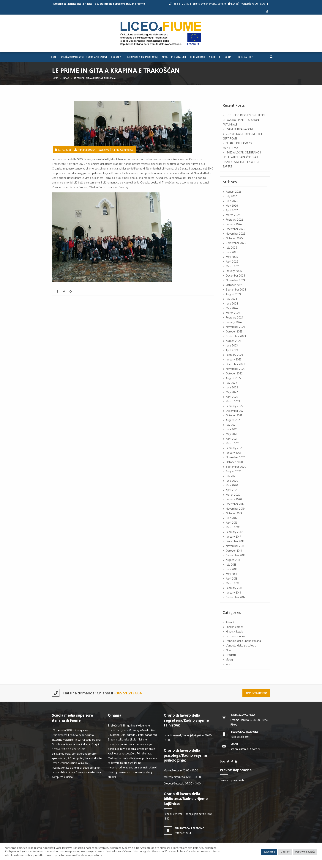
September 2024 (236, 289)
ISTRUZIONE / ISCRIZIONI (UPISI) (142, 57)
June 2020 (232, 480)
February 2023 (234, 354)
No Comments (124, 149)
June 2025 (232, 252)
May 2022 (232, 392)
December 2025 (235, 228)
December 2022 (235, 364)
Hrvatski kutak (234, 631)
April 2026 (232, 210)
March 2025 (233, 266)
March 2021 (232, 443)
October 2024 (234, 284)
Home (54, 57)
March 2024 (233, 312)
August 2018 (233, 559)
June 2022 (232, 387)
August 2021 (233, 420)
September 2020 (236, 466)
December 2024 (235, 275)
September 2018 (235, 555)
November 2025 (235, 233)
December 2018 (235, 541)
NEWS (165, 57)
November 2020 (235, 457)
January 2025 (234, 270)
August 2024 (233, 294)
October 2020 (234, 462)
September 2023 (236, 336)
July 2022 (231, 382)
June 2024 (232, 303)
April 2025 (232, 261)
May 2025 (232, 256)
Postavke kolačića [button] (305, 851)
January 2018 (233, 592)
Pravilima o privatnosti (89, 855)
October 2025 (234, 238)
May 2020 (232, 485)
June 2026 (232, 201)
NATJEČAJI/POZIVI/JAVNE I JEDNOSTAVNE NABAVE (84, 57)
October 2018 (234, 550)
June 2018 (231, 569)
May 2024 (232, 308)
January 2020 (234, 499)
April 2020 (232, 490)
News (66, 78)
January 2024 (234, 322)
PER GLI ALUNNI (178, 57)
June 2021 (231, 429)
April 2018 (231, 578)
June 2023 (232, 345)
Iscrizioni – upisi (235, 636)
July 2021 (231, 424)
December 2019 (235, 504)
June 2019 (231, 518)
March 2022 (233, 401)
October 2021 (234, 415)
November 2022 (235, 368)
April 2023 (232, 350)
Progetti (231, 654)
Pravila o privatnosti (232, 780)
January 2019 (233, 536)
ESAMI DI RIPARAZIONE (239, 129)
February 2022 (234, 406)
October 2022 (234, 373)
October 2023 (234, 331)
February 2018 (234, 587)
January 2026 (234, 224)
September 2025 (236, 242)
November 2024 (235, 280)
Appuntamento (256, 693)
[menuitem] (54, 57)
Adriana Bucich (86, 149)
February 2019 (234, 531)
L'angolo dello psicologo (241, 645)
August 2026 (234, 191)
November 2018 (235, 545)
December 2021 (235, 410)
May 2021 (231, 434)
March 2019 (233, 527)
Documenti (117, 57)
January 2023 (234, 359)
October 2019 (234, 513)
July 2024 (231, 298)
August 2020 (234, 471)
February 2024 (234, 317)
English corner (234, 626)
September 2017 (235, 597)
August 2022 (233, 378)
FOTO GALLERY (245, 57)
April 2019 (232, 522)
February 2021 (234, 448)
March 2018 (232, 583)
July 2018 (231, 564)
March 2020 (233, 494)
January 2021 (233, 452)
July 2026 (231, 196)
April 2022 (232, 396)
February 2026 (234, 219)
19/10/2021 (64, 149)
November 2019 (235, 508)
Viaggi (229, 659)
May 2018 (231, 573)
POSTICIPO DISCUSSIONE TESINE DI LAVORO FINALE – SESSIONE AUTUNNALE (244, 120)
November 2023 (235, 326)
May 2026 (232, 205)
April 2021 (231, 438)
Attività (230, 622)
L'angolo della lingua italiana (243, 640)
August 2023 (233, 340)
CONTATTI (229, 57)
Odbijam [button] (285, 851)
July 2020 (231, 476)
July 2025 (231, 247)
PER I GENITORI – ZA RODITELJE (205, 57)
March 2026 (233, 214)
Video (229, 664)
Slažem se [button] (269, 851)
